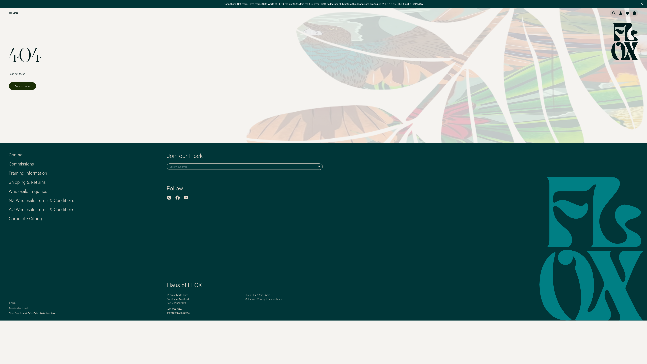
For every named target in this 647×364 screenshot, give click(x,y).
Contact (16, 154)
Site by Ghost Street (47, 313)
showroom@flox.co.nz (178, 312)
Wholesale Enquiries (28, 191)
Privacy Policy (14, 313)
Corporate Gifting (25, 218)
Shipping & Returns (27, 182)
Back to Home (22, 86)
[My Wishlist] (627, 13)
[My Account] (621, 13)
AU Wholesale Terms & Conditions (41, 209)
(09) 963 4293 (174, 308)
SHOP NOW (416, 4)
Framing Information (28, 172)
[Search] (614, 13)
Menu (16, 13)
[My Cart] (634, 13)
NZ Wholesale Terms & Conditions (41, 200)
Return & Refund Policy (29, 313)
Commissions (21, 163)
